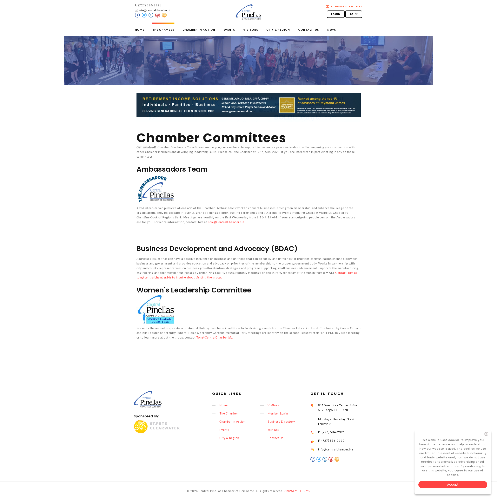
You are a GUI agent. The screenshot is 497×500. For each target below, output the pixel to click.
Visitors (250, 30)
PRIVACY (290, 491)
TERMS (305, 491)
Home (139, 30)
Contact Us (308, 30)
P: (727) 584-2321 (331, 432)
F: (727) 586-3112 (331, 440)
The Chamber (163, 30)
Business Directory (346, 6)
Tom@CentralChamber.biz (226, 222)
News (331, 30)
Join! (354, 14)
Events (229, 30)
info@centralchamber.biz (155, 10)
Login (335, 14)
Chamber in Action (198, 30)
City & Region (278, 30)
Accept (453, 484)
